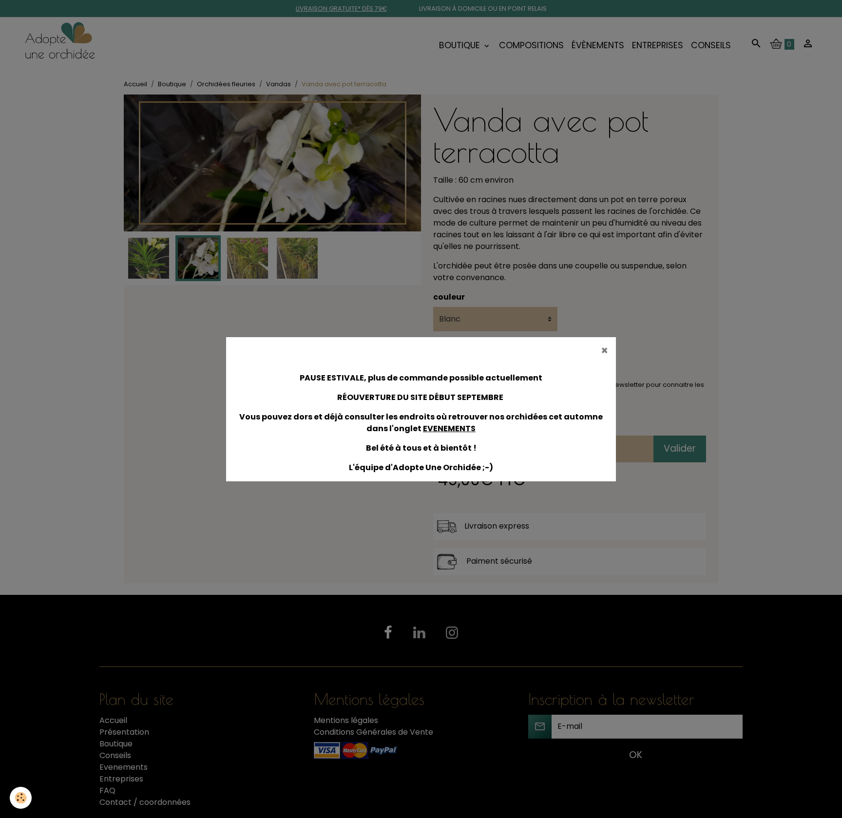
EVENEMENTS (449, 428)
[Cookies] (21, 798)
